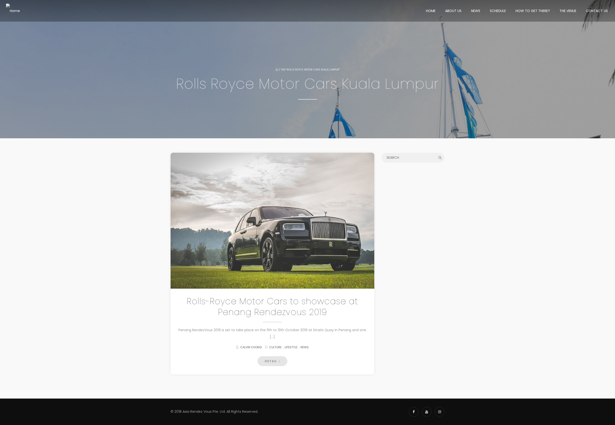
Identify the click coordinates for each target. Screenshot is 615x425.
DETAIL (271, 361)
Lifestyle (291, 347)
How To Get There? (533, 10)
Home (431, 10)
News (475, 10)
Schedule (498, 10)
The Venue (568, 10)
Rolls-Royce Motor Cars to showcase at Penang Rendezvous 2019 (272, 306)
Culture (275, 347)
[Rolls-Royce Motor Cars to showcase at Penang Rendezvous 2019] (272, 221)
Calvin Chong (251, 347)
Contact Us (597, 10)
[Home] (13, 11)
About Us (453, 10)
